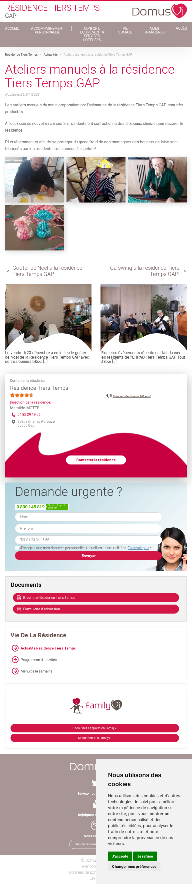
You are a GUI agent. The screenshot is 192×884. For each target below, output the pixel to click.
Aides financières (154, 30)
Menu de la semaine (36, 671)
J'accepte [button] (120, 856)
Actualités (51, 54)
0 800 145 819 (30, 506)
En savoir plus (138, 548)
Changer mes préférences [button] (134, 866)
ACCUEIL (12, 28)
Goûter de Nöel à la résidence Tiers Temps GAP (47, 271)
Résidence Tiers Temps (21, 54)
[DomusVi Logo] (159, 8)
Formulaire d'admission (41, 609)
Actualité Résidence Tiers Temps (48, 648)
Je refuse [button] (145, 856)
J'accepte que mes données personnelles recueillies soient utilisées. (86, 548)
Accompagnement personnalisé (47, 30)
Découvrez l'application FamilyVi (94, 728)
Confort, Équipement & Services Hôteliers (92, 34)
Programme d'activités (39, 660)
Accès (181, 28)
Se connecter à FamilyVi (95, 738)
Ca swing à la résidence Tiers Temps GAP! (145, 271)
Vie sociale (125, 30)
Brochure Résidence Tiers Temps (49, 598)
